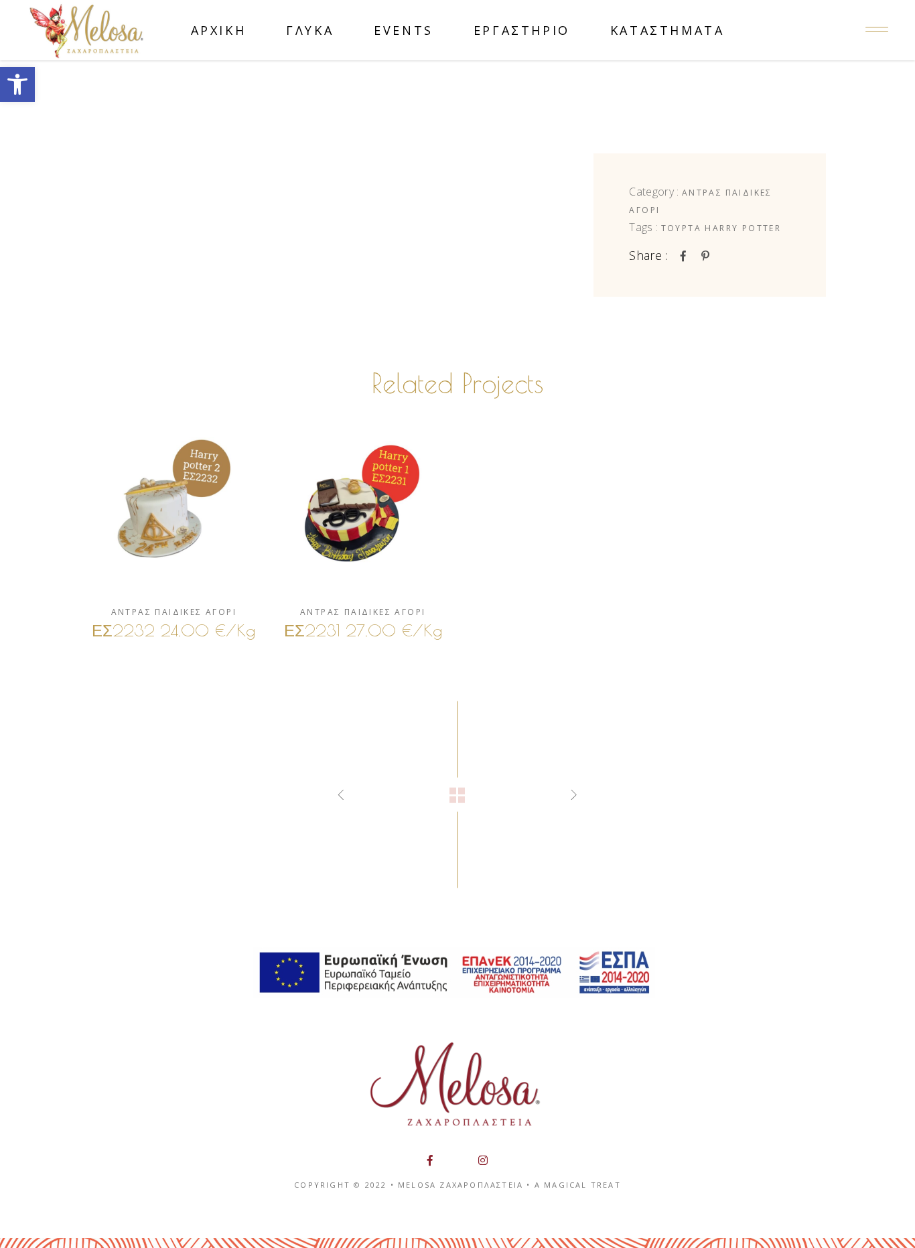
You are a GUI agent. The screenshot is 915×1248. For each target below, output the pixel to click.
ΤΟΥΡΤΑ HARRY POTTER (721, 228)
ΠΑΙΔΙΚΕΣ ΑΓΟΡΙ (195, 612)
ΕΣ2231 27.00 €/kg (363, 630)
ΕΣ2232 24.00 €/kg (173, 630)
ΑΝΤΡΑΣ (702, 192)
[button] (17, 84)
